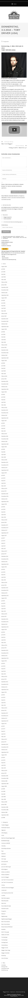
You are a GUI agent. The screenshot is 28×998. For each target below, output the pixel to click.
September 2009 (4, 783)
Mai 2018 (3, 512)
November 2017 (4, 527)
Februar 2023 (4, 376)
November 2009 (4, 778)
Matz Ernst (3, 903)
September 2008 (4, 815)
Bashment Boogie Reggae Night (8, 838)
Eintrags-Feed (4, 966)
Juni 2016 (3, 572)
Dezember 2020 (4, 436)
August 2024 (4, 329)
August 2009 (4, 786)
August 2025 (4, 297)
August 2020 (4, 446)
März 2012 (3, 705)
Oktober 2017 (4, 530)
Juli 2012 (3, 694)
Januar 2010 (3, 773)
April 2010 (3, 765)
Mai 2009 (3, 794)
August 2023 (4, 360)
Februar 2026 (4, 282)
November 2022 (4, 384)
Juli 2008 (3, 817)
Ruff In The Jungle (5, 932)
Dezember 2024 (4, 318)
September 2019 (4, 470)
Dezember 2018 (4, 493)
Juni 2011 (3, 728)
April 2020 (3, 454)
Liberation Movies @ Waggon (7, 887)
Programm (6, 41)
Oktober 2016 (4, 561)
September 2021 (4, 418)
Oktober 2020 (4, 441)
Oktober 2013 (4, 655)
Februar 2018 (4, 519)
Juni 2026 (3, 271)
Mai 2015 (3, 606)
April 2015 (3, 608)
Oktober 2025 (4, 292)
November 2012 (4, 684)
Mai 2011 (3, 731)
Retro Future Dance (5, 921)
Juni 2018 (3, 509)
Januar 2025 (3, 316)
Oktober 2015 (4, 593)
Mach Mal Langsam (5, 898)
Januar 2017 (3, 553)
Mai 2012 (3, 700)
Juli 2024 (3, 331)
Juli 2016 (3, 569)
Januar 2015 (3, 616)
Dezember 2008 (4, 807)
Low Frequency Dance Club (7, 893)
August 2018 (4, 504)
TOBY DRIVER (15, 84)
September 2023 (4, 358)
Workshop (3, 955)
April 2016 (3, 577)
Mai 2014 (3, 637)
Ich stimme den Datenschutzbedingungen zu (13, 222)
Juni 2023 (3, 365)
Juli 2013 (3, 663)
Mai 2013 (3, 668)
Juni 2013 (3, 666)
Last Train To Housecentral (7, 882)
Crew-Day (3, 845)
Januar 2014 (3, 647)
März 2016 (3, 580)
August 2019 (4, 472)
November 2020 (4, 439)
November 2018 (4, 496)
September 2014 (4, 627)
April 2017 (3, 546)
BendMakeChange (5, 840)
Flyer (2, 851)
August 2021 (4, 420)
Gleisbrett (3, 853)
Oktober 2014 (4, 624)
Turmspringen (4, 937)
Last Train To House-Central (7, 879)
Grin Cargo (3, 859)
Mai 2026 (3, 274)
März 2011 (3, 736)
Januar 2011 (3, 741)
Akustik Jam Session (5, 827)
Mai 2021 (3, 428)
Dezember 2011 (4, 713)
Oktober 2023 (4, 355)
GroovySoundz (4, 861)
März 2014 (3, 642)
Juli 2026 (3, 269)
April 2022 (3, 402)
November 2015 (4, 590)
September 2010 (4, 752)
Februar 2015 (4, 613)
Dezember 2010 (4, 744)
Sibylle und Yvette (5, 934)
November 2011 (4, 715)
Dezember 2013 (4, 650)
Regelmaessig (4, 916)
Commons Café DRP (5, 843)
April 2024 (3, 339)
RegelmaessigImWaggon (6, 919)
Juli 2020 (3, 449)
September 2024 (4, 326)
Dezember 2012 (4, 681)
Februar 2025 (4, 313)
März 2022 (3, 405)
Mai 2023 (3, 368)
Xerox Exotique (4, 958)
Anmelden (3, 965)
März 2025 (3, 311)
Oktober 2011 (4, 718)
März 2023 (3, 373)
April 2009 (3, 796)
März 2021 (3, 431)
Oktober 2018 (4, 499)
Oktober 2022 (4, 386)
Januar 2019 (3, 491)
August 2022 (4, 391)
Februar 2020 (4, 459)
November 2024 (4, 321)
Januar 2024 (3, 347)
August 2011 (4, 723)
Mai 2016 (3, 574)
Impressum (12, 991)
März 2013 (3, 674)
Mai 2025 (3, 305)
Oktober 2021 (4, 415)
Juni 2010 (3, 760)
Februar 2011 (4, 739)
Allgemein (3, 830)
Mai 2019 (3, 480)
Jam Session (3, 864)
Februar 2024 (4, 344)
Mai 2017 (3, 543)
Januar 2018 (3, 522)
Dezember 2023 (4, 350)
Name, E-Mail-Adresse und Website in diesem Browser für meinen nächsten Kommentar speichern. (12, 186)
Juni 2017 (3, 540)
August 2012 (4, 692)
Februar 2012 (4, 707)
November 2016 (4, 559)
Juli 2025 (3, 300)
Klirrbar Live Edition (5, 872)
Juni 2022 (3, 397)
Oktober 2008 (4, 812)
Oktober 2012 (4, 687)
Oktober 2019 (4, 467)
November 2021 (4, 412)
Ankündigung (4, 832)
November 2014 (4, 621)
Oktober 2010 (4, 749)
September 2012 (4, 689)
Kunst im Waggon (5, 877)
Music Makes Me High (6, 906)
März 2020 (3, 457)
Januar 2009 (3, 804)
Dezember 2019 (4, 462)
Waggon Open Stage (5, 950)
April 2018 (3, 514)
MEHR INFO (4, 210)
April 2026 (3, 277)
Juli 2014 (3, 632)
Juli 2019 (3, 475)
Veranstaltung (4, 945)
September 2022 (4, 389)
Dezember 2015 (4, 587)
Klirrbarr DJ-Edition (5, 874)
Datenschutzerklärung (20, 991)
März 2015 (3, 611)
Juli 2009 (3, 788)
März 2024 (3, 342)
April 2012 (3, 702)
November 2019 (4, 465)
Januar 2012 (3, 710)
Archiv (2, 835)
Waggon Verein (6, 991)
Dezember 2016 (4, 556)
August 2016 (4, 566)
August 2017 (4, 535)
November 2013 (4, 653)
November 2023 (4, 352)
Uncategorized (4, 942)
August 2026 (4, 266)
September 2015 (4, 595)
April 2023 (3, 371)
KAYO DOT (11, 85)
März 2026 (3, 279)
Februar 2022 (4, 407)
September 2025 (4, 295)
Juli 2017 (3, 538)
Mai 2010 (3, 762)
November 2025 (4, 290)
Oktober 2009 (4, 781)
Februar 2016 (4, 582)
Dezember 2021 (4, 410)
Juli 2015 (3, 600)
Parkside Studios (5, 908)
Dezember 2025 (4, 287)
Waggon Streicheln (5, 953)
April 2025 (3, 308)
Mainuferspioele (4, 900)
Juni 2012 (3, 697)
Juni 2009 (3, 791)
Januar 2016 (3, 585)
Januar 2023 (3, 378)
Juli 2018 (3, 506)
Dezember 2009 (4, 775)
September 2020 (4, 444)
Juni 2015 (3, 603)
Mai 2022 (3, 399)
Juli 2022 (3, 394)
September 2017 (4, 533)
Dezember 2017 (4, 525)
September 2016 (4, 564)
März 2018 (3, 517)
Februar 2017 (4, 551)
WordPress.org (4, 970)
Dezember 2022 (4, 381)
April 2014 (3, 640)
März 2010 (3, 768)
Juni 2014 (3, 634)
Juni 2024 (3, 334)
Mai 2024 (3, 337)
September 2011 (4, 721)
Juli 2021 (3, 423)
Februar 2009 (4, 802)
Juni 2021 (3, 425)
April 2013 (3, 671)
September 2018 (4, 501)
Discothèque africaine (6, 848)
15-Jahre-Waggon (5, 825)
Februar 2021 (4, 433)
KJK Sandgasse (4, 869)
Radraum (3, 913)
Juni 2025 (3, 303)
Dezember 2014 (4, 619)
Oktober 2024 (4, 324)
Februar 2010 (4, 770)
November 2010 (4, 747)
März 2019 (3, 486)
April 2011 (3, 734)
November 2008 (4, 809)
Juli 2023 (3, 363)
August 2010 (4, 754)
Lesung (3, 885)
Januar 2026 (3, 284)
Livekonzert (3, 890)
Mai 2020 (3, 452)
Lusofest (3, 895)
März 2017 (3, 548)
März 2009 (3, 799)
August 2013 (4, 660)
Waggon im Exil (4, 947)
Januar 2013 (3, 679)
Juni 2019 (3, 478)
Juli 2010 (3, 757)
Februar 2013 (4, 676)
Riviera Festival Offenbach (6, 926)
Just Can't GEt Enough (6, 866)
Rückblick (3, 929)
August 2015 (4, 598)
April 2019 (3, 483)
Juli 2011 (3, 726)
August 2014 (4, 629)
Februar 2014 (4, 645)
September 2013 (4, 658)
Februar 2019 (4, 488)
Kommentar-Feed (5, 968)
